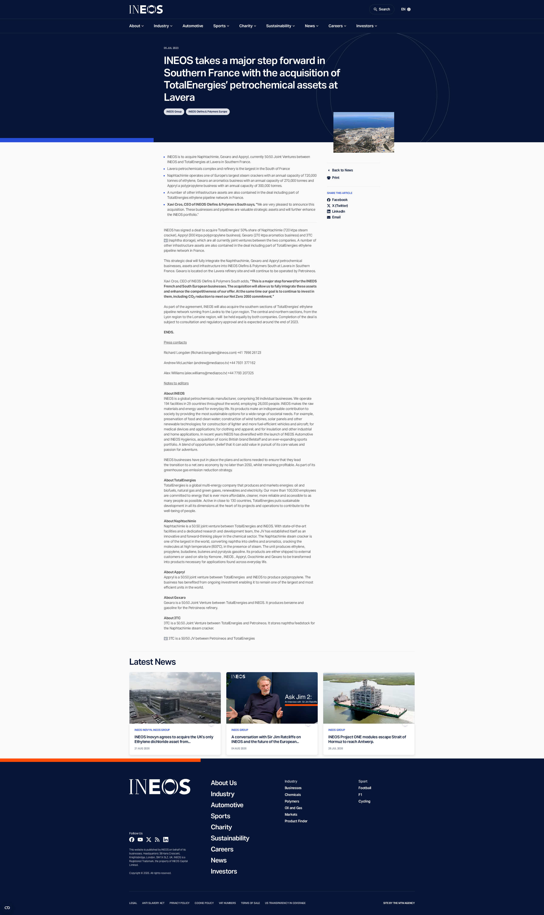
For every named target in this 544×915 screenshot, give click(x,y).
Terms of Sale (250, 903)
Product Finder (296, 821)
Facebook (340, 200)
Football (364, 788)
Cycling (364, 801)
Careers (336, 25)
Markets (291, 815)
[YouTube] (140, 839)
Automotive (193, 25)
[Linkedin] (165, 839)
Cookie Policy (204, 903)
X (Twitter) (340, 206)
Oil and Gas (293, 808)
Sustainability (278, 25)
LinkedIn (338, 211)
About (134, 25)
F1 (360, 795)
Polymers (292, 801)
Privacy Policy (180, 903)
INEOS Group (174, 111)
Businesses (293, 788)
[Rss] (157, 839)
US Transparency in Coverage (285, 903)
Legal (133, 903)
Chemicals (293, 795)
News (310, 25)
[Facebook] (131, 839)
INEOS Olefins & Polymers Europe (207, 111)
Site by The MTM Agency (399, 903)
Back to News (342, 170)
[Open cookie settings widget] (7, 908)
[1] (166, 240)
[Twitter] (148, 839)
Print (335, 178)
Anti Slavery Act (153, 903)
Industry (161, 25)
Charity (246, 25)
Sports (219, 25)
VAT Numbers (227, 903)
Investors (365, 25)
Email (336, 217)
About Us (224, 783)
